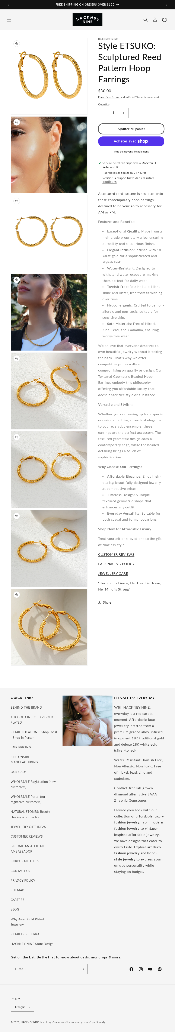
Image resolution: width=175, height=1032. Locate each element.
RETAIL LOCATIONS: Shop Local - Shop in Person (34, 734)
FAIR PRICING (21, 747)
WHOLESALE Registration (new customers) (33, 784)
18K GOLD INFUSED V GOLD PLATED (32, 719)
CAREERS (17, 900)
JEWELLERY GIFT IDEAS (28, 827)
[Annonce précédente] (8, 4)
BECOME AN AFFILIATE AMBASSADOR (28, 848)
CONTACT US (20, 871)
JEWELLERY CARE (113, 573)
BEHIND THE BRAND (26, 707)
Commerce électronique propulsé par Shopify (78, 1022)
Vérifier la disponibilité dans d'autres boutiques (128, 180)
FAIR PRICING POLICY (116, 564)
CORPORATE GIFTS (25, 861)
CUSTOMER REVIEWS (116, 554)
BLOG (15, 909)
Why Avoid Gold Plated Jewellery (27, 921)
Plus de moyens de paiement (131, 151)
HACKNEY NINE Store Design (32, 944)
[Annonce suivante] (166, 4)
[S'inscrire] (82, 969)
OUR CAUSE (19, 772)
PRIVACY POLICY (23, 880)
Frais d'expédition (109, 97)
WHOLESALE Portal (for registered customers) (28, 799)
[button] (9, 19)
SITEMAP (17, 890)
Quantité (103, 104)
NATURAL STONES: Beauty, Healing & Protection (31, 814)
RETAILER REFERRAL (26, 934)
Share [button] (107, 602)
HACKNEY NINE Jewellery (36, 1022)
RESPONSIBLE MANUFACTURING (24, 759)
